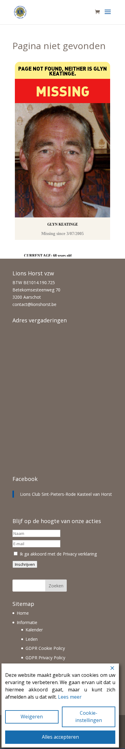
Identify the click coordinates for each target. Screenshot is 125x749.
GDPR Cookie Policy (45, 648)
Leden (31, 639)
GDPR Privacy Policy (45, 657)
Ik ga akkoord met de (58, 554)
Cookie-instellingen (88, 717)
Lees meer (70, 697)
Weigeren (32, 716)
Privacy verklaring (80, 554)
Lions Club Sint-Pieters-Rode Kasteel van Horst (66, 494)
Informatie (27, 622)
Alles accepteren (60, 737)
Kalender (34, 630)
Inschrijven (25, 564)
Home (23, 613)
